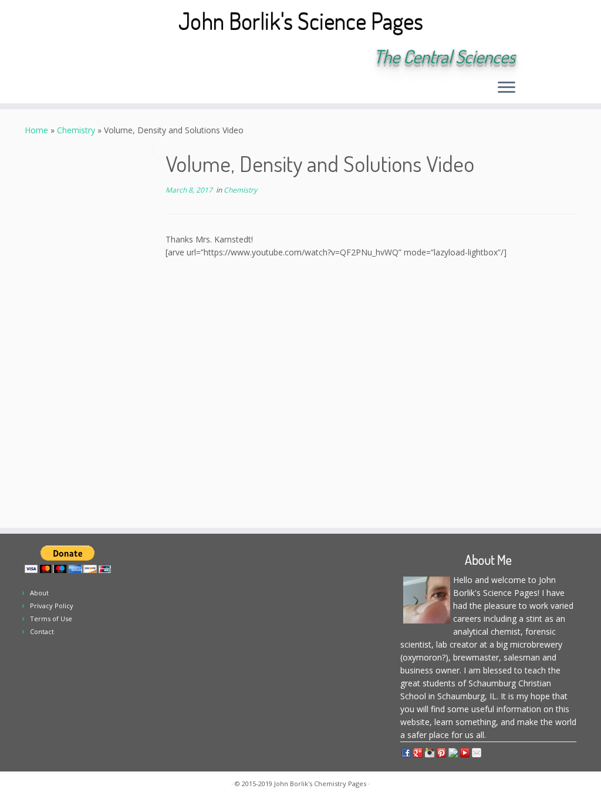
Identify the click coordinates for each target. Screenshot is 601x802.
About (39, 592)
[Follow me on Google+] (160, 57)
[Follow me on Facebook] (144, 57)
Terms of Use (51, 618)
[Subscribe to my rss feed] (96, 57)
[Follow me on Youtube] (176, 57)
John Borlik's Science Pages (300, 20)
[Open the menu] (506, 88)
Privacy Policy (51, 605)
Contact (42, 631)
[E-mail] (112, 57)
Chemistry (76, 130)
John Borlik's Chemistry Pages (320, 783)
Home (36, 130)
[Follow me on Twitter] (128, 57)
